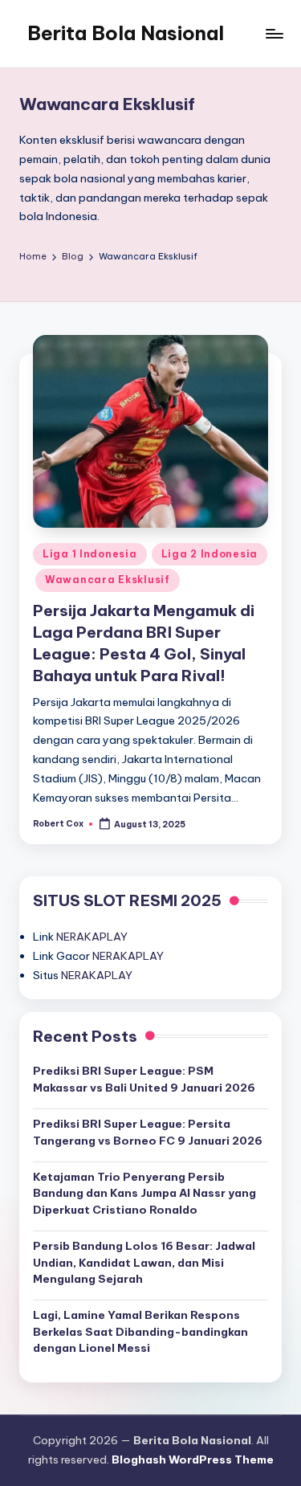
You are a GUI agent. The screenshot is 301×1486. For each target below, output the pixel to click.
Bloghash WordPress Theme (193, 1459)
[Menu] (274, 33)
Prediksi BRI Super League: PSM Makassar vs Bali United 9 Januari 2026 (144, 1078)
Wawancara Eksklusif (107, 580)
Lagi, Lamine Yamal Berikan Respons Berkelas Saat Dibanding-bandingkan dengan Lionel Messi (140, 1331)
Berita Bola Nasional (125, 33)
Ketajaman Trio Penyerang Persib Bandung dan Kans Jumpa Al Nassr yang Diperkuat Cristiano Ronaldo (144, 1193)
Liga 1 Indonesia (90, 554)
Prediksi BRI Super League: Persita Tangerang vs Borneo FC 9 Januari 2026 (147, 1132)
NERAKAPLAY (92, 936)
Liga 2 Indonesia (209, 554)
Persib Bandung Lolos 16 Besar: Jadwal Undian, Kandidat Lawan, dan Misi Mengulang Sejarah (144, 1262)
